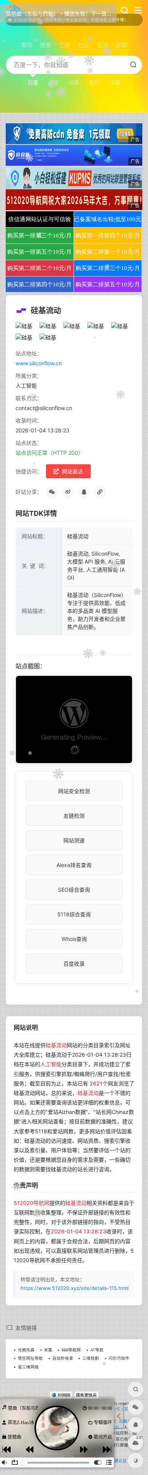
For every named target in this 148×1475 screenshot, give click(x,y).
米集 (48, 1350)
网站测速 (74, 840)
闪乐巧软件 (119, 1358)
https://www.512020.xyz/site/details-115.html (74, 1288)
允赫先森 (26, 1350)
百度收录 (74, 963)
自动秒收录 (62, 1358)
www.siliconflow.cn (39, 363)
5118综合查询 (74, 914)
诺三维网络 (28, 1367)
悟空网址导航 (30, 1358)
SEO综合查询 (74, 889)
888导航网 (71, 1350)
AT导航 (97, 1350)
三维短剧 (90, 1358)
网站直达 (71, 471)
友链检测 (74, 815)
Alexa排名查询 (74, 865)
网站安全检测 (74, 791)
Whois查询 (74, 939)
